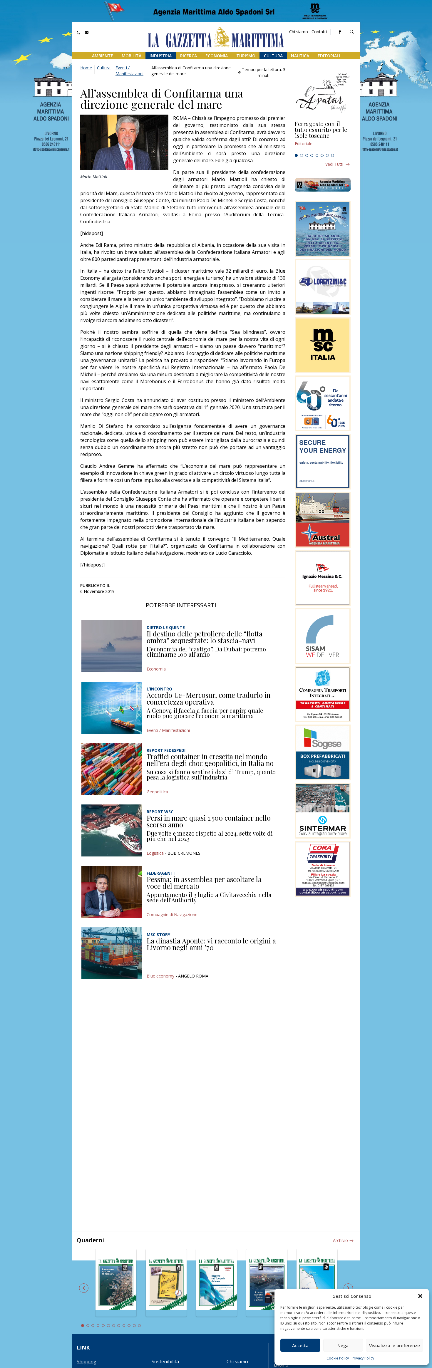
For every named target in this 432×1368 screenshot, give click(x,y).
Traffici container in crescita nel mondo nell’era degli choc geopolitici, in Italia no (210, 760)
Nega (343, 1345)
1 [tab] (296, 155)
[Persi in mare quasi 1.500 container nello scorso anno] (111, 830)
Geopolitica (157, 791)
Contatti (319, 31)
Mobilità (131, 55)
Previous (83, 1288)
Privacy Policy (363, 1358)
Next (348, 1288)
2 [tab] (301, 155)
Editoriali (329, 55)
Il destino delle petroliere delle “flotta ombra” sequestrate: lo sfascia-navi (204, 637)
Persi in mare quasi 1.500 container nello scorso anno (209, 821)
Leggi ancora (323, 136)
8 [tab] (332, 155)
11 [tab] (134, 1325)
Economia (216, 55)
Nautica (300, 55)
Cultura (273, 55)
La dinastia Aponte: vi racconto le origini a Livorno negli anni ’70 (211, 944)
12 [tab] (139, 1325)
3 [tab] (306, 155)
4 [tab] (311, 155)
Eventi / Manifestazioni (129, 70)
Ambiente (102, 55)
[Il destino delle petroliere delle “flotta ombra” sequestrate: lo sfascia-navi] (111, 646)
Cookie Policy (337, 1358)
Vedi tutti (334, 164)
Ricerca (188, 55)
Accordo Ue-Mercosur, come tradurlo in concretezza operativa (208, 698)
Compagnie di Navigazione (172, 914)
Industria (161, 55)
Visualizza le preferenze (394, 1345)
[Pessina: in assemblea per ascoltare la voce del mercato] (111, 892)
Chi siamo (298, 31)
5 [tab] (317, 155)
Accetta (300, 1345)
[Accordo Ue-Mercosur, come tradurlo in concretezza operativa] (111, 708)
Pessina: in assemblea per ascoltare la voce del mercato (204, 882)
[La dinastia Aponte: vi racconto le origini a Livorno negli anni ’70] (111, 953)
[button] (420, 1296)
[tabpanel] (323, 136)
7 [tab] (327, 155)
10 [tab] (129, 1325)
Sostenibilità (165, 1361)
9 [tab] (124, 1325)
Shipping (86, 1361)
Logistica (155, 853)
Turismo (245, 55)
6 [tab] (322, 155)
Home (86, 68)
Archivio (340, 1240)
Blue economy (160, 976)
